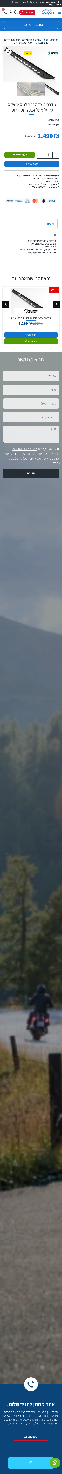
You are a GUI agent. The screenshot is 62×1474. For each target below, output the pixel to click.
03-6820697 (31, 1437)
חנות (46, 39)
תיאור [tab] (50, 223)
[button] (59, 13)
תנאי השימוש (29, 449)
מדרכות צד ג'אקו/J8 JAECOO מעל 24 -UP (31, 317)
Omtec (51, 119)
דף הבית (54, 39)
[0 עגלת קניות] (5, 12)
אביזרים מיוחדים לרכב (32, 39)
